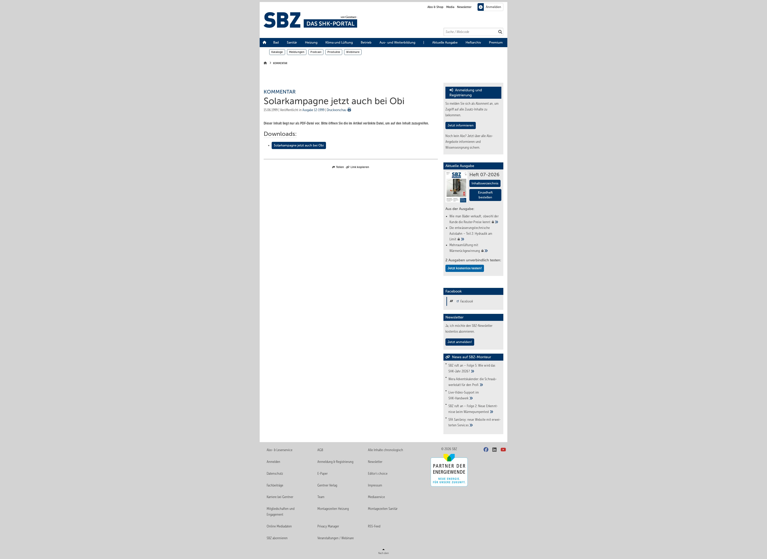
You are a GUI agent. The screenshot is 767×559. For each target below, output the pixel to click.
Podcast (315, 52)
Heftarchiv (473, 42)
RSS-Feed (374, 526)
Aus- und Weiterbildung (397, 42)
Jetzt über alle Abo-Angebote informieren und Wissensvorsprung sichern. (469, 141)
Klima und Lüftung (339, 42)
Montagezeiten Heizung (333, 509)
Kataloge (277, 52)
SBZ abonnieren (277, 538)
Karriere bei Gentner (280, 497)
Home (264, 42)
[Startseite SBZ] (385, 20)
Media (450, 7)
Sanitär (292, 42)
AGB (320, 450)
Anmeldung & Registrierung (335, 462)
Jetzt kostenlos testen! (465, 268)
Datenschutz (275, 473)
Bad (276, 42)
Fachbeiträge (275, 485)
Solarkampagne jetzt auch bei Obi (299, 145)
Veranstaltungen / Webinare (335, 538)
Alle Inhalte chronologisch (385, 450)
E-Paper (322, 473)
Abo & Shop (435, 7)
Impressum (375, 485)
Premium (496, 42)
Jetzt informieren (461, 125)
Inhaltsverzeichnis (485, 183)
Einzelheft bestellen (485, 195)
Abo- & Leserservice (279, 450)
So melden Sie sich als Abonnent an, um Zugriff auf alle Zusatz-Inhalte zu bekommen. (472, 109)
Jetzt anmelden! (460, 342)
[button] (276, 42)
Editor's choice (377, 473)
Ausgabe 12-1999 (313, 110)
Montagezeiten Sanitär (382, 509)
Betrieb (366, 42)
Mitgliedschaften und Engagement (280, 511)
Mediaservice (376, 497)
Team (320, 497)
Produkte (333, 52)
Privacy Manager (328, 526)
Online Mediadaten (279, 526)
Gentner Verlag (327, 485)
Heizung (311, 42)
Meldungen (297, 52)
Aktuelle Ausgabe (445, 42)
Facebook (466, 301)
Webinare (353, 52)
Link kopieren (360, 167)
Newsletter (464, 7)
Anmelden (273, 462)
